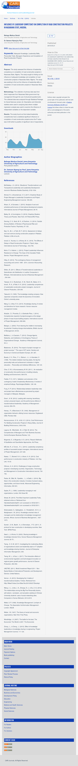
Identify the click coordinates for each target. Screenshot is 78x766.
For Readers (7, 724)
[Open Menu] (4, 13)
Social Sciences (9, 711)
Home (6, 18)
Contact (6, 658)
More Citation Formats (56, 69)
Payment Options (9, 652)
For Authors (7, 728)
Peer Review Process (11, 674)
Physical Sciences (10, 708)
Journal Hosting (9, 649)
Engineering (8, 702)
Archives (12, 18)
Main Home (7, 646)
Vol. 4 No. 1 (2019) (23, 18)
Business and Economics (12, 693)
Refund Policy (8, 677)
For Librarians (8, 731)
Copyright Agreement (11, 671)
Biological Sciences (10, 690)
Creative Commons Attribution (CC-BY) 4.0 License (60, 104)
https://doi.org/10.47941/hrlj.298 (19, 48)
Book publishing (9, 655)
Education (7, 699)
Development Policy (10, 696)
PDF (51, 36)
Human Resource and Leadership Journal (20, 13)
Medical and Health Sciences (13, 705)
